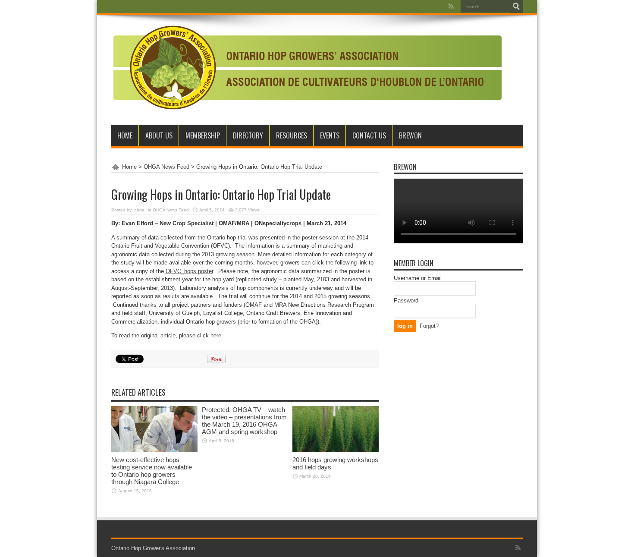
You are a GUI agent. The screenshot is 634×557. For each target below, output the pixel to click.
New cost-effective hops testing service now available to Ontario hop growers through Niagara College (151, 470)
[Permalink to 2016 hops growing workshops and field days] (335, 450)
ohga (139, 210)
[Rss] (451, 6)
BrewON (410, 135)
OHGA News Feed (166, 167)
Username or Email (418, 278)
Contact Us (369, 135)
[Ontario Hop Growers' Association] (306, 103)
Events (329, 135)
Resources (291, 135)
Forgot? (429, 326)
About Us (159, 135)
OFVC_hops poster (189, 271)
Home (124, 135)
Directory (248, 135)
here (215, 335)
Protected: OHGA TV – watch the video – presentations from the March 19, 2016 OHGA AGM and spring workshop (244, 420)
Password (406, 300)
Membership (202, 135)
